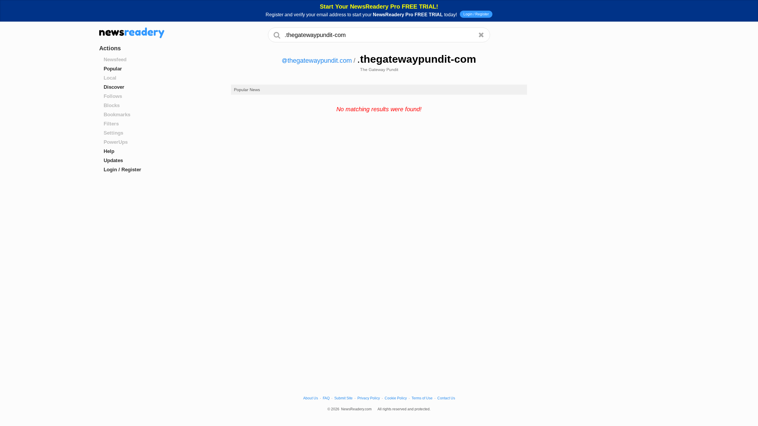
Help (109, 151)
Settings (113, 133)
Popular (113, 69)
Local (110, 78)
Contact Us (446, 398)
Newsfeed (115, 59)
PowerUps (116, 142)
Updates (113, 160)
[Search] (277, 34)
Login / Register (476, 14)
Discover (114, 87)
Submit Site (343, 398)
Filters (111, 124)
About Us (310, 398)
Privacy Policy (368, 398)
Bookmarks (117, 114)
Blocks (112, 105)
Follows (113, 96)
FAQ (326, 398)
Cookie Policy (396, 398)
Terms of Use (422, 398)
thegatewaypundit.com (320, 60)
